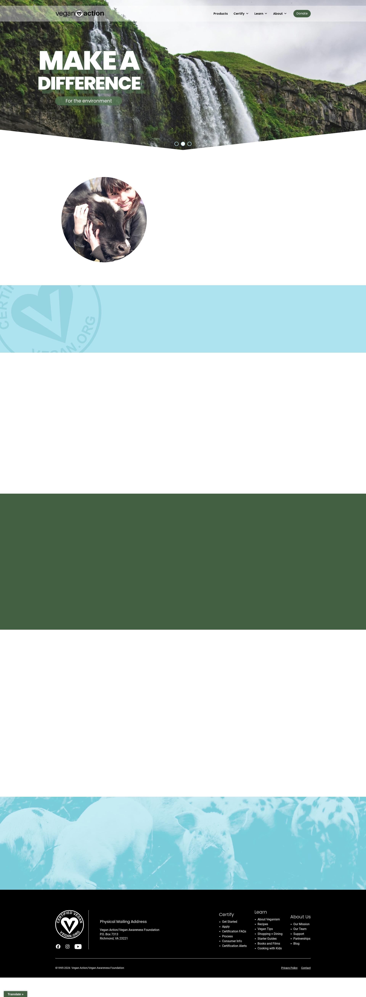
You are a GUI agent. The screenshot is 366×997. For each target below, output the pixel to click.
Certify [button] (239, 13)
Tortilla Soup (210, 569)
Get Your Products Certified (79, 337)
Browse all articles (123, 759)
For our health (88, 101)
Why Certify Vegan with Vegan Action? (117, 658)
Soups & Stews (256, 557)
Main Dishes (202, 557)
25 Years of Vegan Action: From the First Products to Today (131, 711)
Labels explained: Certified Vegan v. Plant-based (131, 738)
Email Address (202, 822)
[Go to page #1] (176, 144)
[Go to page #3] (189, 144)
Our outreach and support (262, 463)
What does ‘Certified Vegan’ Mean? (135, 337)
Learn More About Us (177, 245)
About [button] (278, 13)
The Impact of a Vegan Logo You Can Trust (239, 742)
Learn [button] (258, 13)
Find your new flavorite (183, 463)
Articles (197, 727)
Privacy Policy (289, 967)
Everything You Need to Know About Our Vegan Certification (132, 685)
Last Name (199, 850)
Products (221, 13)
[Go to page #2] (183, 144)
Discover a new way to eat (104, 463)
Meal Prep (228, 557)
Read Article (201, 774)
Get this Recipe (204, 596)
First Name (199, 836)
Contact (306, 967)
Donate (302, 13)
